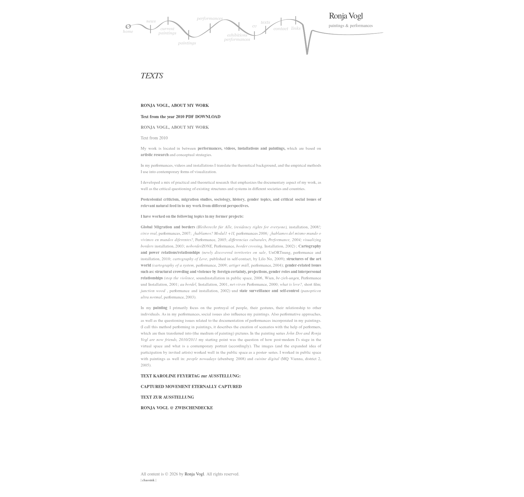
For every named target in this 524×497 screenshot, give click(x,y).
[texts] (266, 33)
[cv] (255, 33)
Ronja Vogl (346, 15)
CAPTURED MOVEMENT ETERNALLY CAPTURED (191, 386)
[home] (128, 33)
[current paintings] (167, 33)
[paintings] (186, 33)
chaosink (148, 480)
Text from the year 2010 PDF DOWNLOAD (180, 116)
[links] (296, 33)
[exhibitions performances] (237, 33)
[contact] (281, 33)
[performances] (209, 33)
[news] (150, 33)
